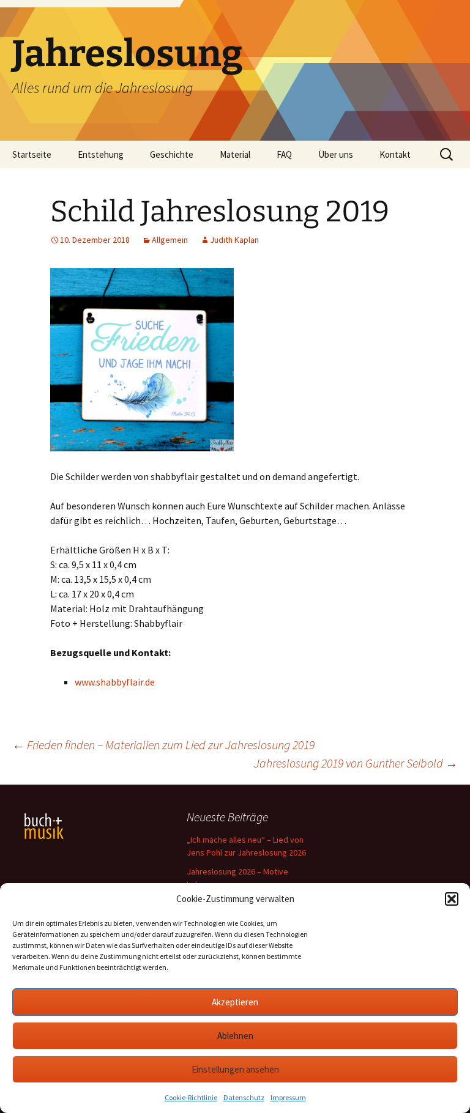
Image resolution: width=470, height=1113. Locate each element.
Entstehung (101, 154)
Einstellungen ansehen (235, 1069)
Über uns (335, 154)
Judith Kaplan (234, 239)
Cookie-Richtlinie (191, 1097)
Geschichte (171, 154)
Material (235, 154)
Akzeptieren (235, 1002)
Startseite (31, 154)
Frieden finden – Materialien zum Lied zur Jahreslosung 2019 (163, 744)
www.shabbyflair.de (115, 682)
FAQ (284, 154)
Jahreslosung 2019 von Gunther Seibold (356, 763)
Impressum (288, 1097)
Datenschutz (243, 1097)
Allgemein (170, 239)
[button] (452, 899)
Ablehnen (235, 1035)
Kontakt (395, 154)
